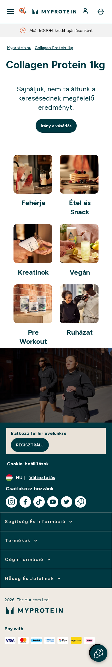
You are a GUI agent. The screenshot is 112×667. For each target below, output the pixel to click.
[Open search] (23, 11)
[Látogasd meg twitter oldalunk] (66, 502)
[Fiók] (86, 11)
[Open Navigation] (10, 11)
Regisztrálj (30, 445)
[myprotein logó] (54, 11)
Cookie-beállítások (28, 463)
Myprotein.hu (19, 47)
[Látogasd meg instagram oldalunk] (11, 502)
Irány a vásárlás (56, 126)
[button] (99, 653)
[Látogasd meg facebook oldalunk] (25, 502)
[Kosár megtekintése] (101, 11)
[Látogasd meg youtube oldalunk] (53, 502)
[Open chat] (80, 502)
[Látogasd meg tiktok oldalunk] (39, 502)
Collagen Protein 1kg (54, 47)
